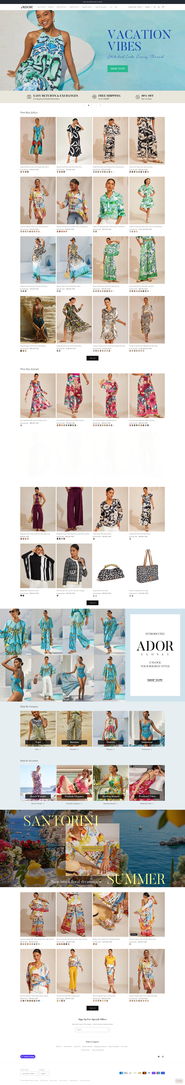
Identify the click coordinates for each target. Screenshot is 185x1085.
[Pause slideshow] (101, 105)
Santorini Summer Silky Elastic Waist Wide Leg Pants (72, 939)
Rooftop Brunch (109, 803)
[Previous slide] (84, 105)
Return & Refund (114, 1046)
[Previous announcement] (21, 2)
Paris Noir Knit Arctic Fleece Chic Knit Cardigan (71, 590)
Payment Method (87, 1046)
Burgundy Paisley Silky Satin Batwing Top (32, 479)
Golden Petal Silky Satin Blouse (102, 534)
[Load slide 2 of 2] (91, 105)
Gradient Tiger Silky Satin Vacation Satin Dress (34, 286)
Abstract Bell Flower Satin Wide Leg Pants (141, 286)
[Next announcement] (164, 2)
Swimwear (146, 749)
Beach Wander (36, 803)
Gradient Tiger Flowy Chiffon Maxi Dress (68, 286)
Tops (37, 749)
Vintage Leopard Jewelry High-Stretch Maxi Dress (143, 346)
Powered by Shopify (33, 1080)
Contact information (85, 1080)
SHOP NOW (92, 655)
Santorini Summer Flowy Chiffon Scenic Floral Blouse (72, 226)
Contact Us (77, 1046)
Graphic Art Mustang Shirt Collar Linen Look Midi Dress (145, 226)
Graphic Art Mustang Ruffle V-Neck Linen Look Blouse (109, 226)
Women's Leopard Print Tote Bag (138, 590)
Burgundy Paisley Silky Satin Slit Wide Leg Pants (143, 479)
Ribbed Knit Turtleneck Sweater (29, 590)
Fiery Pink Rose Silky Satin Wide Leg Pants (141, 420)
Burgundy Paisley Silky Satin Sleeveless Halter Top (35, 534)
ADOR (26, 1080)
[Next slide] (96, 105)
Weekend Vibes (146, 803)
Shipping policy (74, 1080)
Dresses (109, 749)
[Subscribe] (108, 1030)
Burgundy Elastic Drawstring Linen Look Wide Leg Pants (73, 534)
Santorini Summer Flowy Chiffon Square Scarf (142, 939)
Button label (92, 56)
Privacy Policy (85, 1050)
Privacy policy (53, 1080)
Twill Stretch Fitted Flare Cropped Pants (68, 996)
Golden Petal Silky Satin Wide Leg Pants (141, 167)
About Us (59, 1046)
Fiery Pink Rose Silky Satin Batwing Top (104, 420)
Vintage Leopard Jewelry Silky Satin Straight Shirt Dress (109, 346)
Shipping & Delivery (100, 1046)
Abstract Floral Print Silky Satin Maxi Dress (69, 167)
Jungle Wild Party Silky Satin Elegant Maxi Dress (34, 167)
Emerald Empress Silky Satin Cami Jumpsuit (33, 346)
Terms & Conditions (98, 1050)
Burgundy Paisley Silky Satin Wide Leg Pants (70, 479)
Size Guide (124, 1046)
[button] (51, 7)
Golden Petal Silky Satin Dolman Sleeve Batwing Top (108, 167)
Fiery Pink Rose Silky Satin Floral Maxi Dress (33, 420)
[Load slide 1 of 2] (88, 105)
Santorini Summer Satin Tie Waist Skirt (104, 996)
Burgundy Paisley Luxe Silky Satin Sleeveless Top (107, 479)
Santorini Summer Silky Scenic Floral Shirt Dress (34, 226)
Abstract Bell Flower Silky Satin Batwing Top (106, 286)
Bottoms (73, 749)
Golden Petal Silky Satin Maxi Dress (139, 534)
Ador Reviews (68, 1046)
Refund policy (44, 1080)
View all (92, 358)
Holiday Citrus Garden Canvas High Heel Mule (106, 939)
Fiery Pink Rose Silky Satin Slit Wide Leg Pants (70, 420)
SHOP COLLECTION (92, 848)
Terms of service (63, 1080)
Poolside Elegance (73, 803)
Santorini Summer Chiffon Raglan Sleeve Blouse (34, 996)
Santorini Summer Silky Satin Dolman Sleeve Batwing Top (37, 939)
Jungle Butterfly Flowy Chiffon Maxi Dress (69, 346)
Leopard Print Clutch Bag (100, 590)
